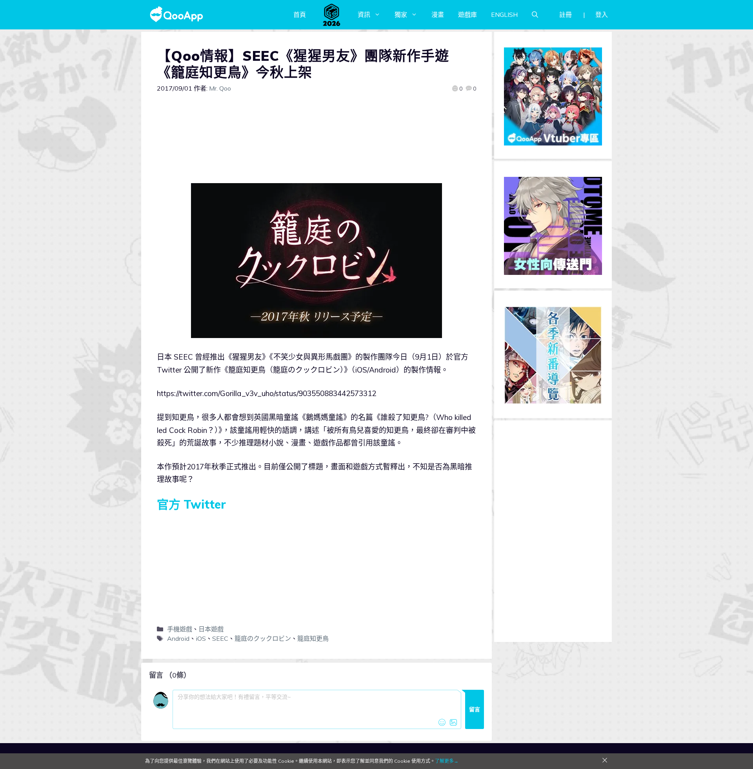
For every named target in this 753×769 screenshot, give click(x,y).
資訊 (364, 14)
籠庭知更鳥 (313, 638)
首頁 (299, 14)
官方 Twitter (191, 504)
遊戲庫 (467, 14)
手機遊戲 (179, 629)
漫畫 (437, 14)
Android (178, 638)
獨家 (401, 14)
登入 (601, 14)
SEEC (220, 638)
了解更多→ (446, 761)
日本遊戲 (211, 629)
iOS (201, 638)
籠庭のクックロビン (263, 638)
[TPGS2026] (332, 14)
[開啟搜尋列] (535, 14)
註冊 (565, 14)
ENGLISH (504, 14)
